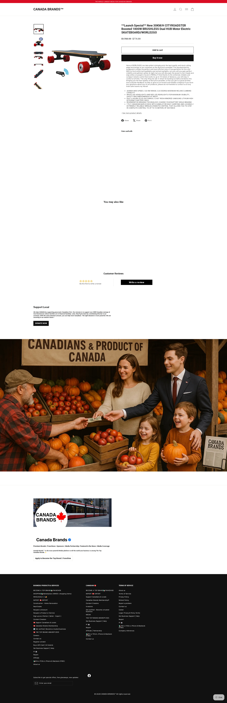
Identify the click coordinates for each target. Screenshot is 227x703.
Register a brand (39, 642)
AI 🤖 (35, 651)
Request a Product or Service (44, 613)
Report (35, 655)
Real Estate (37, 606)
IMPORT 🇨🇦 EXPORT (40, 600)
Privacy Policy (124, 597)
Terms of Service (125, 594)
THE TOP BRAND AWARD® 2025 (97, 618)
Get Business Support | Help (43, 648)
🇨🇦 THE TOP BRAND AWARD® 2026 (46, 632)
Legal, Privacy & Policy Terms (129, 613)
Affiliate (36, 658)
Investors (89, 606)
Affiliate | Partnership (94, 631)
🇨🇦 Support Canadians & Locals (44, 622)
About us (36, 664)
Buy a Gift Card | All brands (43, 645)
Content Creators (39, 619)
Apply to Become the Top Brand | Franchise (53, 558)
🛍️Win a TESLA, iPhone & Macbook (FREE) (49, 661)
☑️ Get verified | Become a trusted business (49, 629)
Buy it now (157, 58)
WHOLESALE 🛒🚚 (40, 597)
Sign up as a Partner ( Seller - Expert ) (47, 616)
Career (121, 610)
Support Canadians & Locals (96, 597)
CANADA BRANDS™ (48, 9)
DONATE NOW (41, 323)
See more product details (132, 113)
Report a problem (125, 603)
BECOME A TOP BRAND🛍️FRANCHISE (47, 590)
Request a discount (40, 610)
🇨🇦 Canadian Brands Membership (45, 626)
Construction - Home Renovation (45, 603)
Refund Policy (124, 600)
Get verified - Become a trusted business (97, 610)
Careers (36, 635)
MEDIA (88, 615)
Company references (126, 631)
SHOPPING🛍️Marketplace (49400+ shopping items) (52, 594)
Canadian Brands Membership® (97, 600)
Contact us (37, 639)
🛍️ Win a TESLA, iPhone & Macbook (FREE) (132, 626)
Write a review (136, 282)
